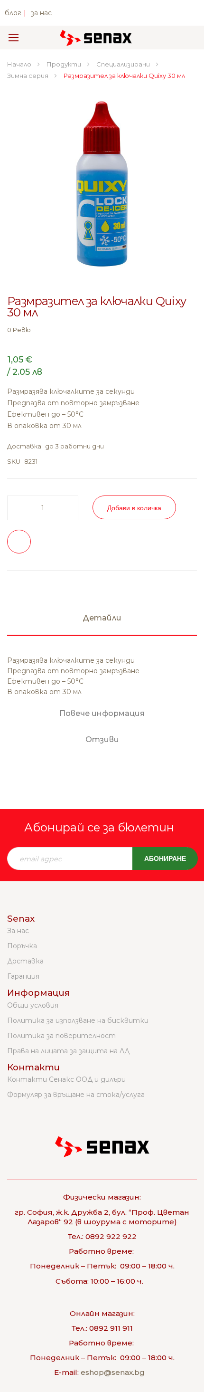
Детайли (102, 617)
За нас (18, 930)
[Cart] (184, 37)
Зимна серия (28, 75)
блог (13, 13)
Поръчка (22, 946)
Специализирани (123, 64)
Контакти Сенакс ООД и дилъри (66, 1079)
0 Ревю (19, 330)
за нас (41, 13)
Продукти (64, 64)
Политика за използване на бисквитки (77, 1020)
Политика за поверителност (61, 1035)
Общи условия (32, 1005)
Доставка (25, 961)
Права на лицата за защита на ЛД (68, 1051)
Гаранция (23, 976)
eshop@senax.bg (113, 1372)
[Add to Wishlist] (19, 541)
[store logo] (96, 37)
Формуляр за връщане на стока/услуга (76, 1094)
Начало (20, 64)
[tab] (102, 622)
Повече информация (102, 713)
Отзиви (102, 739)
